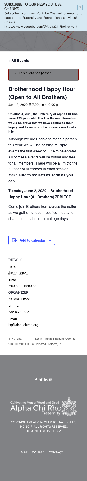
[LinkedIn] (46, 380)
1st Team (54, 431)
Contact (56, 452)
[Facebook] (36, 380)
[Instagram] (51, 380)
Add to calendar (32, 240)
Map (24, 452)
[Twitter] (41, 380)
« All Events (18, 60)
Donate (38, 452)
